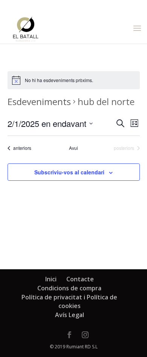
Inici (51, 279)
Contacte (80, 279)
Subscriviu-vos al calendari (69, 172)
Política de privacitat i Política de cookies (69, 301)
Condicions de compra (69, 288)
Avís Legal (69, 315)
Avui (73, 148)
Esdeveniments (39, 101)
